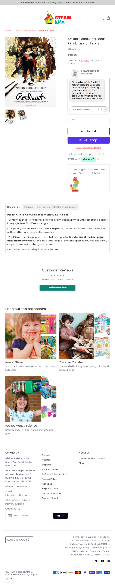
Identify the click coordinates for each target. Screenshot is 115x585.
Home (76, 536)
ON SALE (106, 554)
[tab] (13, 207)
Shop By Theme (92, 554)
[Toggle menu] (7, 18)
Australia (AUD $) (18, 540)
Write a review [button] (58, 287)
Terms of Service (51, 493)
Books (93, 551)
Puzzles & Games (80, 540)
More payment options (88, 147)
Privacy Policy (49, 479)
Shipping (85, 60)
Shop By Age (103, 551)
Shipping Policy (50, 488)
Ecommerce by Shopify (25, 574)
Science (106, 540)
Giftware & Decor (80, 551)
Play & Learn (104, 536)
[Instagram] (108, 561)
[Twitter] (96, 561)
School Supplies (88, 536)
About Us (47, 483)
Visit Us (46, 459)
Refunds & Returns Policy (55, 474)
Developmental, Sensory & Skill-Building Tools (87, 547)
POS (7, 574)
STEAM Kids (74, 49)
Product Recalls (50, 498)
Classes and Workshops (92, 458)
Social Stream (50, 469)
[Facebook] (102, 561)
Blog (81, 463)
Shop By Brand (77, 554)
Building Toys (76, 544)
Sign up (60, 515)
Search (46, 455)
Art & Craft (95, 540)
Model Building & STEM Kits (97, 544)
